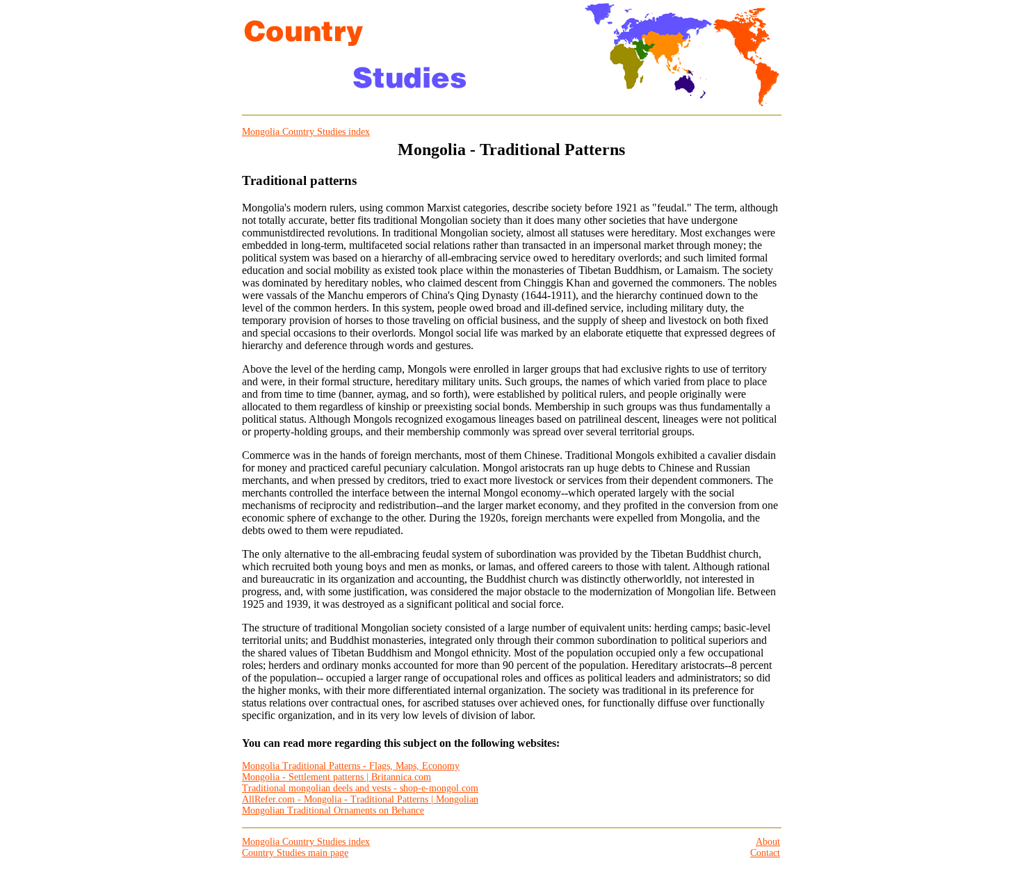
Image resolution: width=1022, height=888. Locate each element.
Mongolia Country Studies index (306, 132)
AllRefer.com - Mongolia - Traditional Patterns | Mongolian (360, 799)
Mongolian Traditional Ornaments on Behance (333, 810)
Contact (765, 853)
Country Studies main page (295, 853)
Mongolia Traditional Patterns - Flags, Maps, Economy (351, 766)
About (768, 842)
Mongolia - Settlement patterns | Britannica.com (336, 777)
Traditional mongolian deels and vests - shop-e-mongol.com (360, 788)
